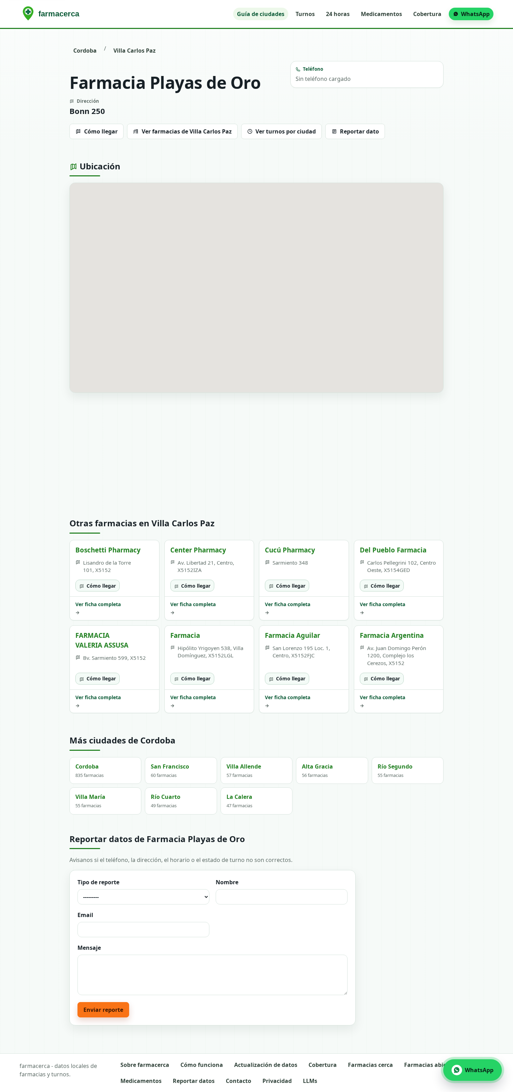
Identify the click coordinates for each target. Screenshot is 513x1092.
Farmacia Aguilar (292, 635)
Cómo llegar (101, 131)
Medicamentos (381, 14)
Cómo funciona (201, 1065)
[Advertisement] (256, 455)
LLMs (310, 1081)
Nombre (227, 882)
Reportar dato (359, 131)
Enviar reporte (103, 1010)
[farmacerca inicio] (52, 14)
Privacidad (277, 1081)
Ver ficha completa (98, 608)
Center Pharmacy (198, 549)
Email (85, 915)
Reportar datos (194, 1081)
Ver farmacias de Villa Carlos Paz (187, 131)
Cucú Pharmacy (290, 549)
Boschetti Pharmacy (108, 549)
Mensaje (89, 948)
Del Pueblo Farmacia (393, 549)
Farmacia (185, 635)
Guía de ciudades (260, 14)
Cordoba (85, 50)
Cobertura (427, 14)
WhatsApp (475, 14)
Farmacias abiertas (431, 1065)
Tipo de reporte (98, 882)
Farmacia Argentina (392, 635)
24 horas (338, 14)
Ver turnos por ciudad (285, 131)
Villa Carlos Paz (134, 50)
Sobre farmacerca (144, 1065)
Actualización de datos (265, 1065)
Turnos (305, 14)
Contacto (238, 1081)
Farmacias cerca (370, 1065)
